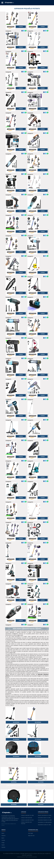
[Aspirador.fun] (10, 812)
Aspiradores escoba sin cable (44, 824)
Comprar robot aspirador (26, 817)
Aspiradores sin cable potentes (45, 822)
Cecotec (3, 840)
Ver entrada (16, 722)
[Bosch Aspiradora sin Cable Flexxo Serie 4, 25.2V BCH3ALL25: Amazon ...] (37, 730)
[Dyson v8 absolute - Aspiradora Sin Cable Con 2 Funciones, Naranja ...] (37, 713)
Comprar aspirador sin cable (27, 815)
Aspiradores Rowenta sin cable (45, 820)
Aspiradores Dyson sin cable (44, 817)
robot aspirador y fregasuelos (40, 763)
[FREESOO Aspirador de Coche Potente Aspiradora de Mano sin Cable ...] (16, 730)
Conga (3, 842)
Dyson (3, 833)
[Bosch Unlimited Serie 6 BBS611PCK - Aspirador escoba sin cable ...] (16, 713)
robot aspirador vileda (13, 785)
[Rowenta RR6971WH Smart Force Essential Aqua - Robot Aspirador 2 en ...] (37, 748)
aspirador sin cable (13, 763)
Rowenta (3, 835)
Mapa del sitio (31, 835)
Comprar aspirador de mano (27, 820)
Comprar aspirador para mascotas (26, 823)
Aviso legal (30, 833)
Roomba (3, 847)
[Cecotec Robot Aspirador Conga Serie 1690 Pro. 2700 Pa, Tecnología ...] (16, 748)
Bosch (3, 838)
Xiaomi (3, 845)
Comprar (21, 26)
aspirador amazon (40, 785)
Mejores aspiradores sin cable (44, 815)
